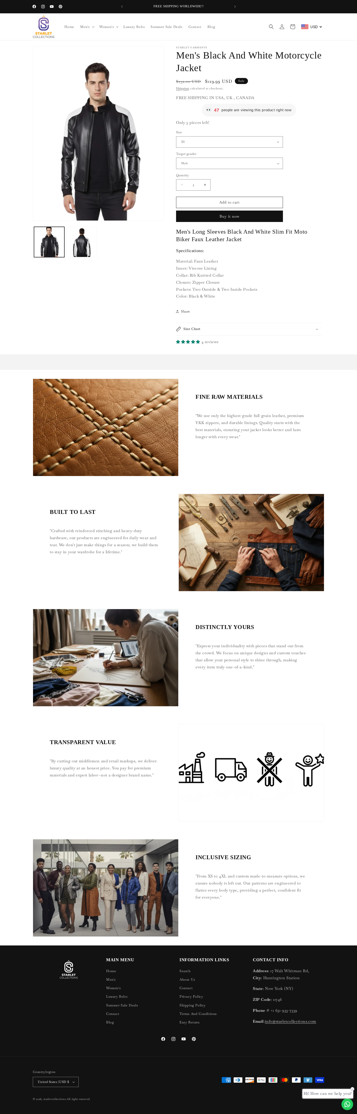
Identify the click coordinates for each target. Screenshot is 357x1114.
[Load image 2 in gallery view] (82, 242)
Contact (112, 1014)
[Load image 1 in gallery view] (49, 242)
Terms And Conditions (198, 1014)
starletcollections (54, 1099)
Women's (113, 988)
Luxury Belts (117, 996)
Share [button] (185, 311)
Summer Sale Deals (122, 1005)
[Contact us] (347, 1104)
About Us (187, 979)
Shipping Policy (192, 1005)
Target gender (186, 154)
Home (111, 971)
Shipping (182, 88)
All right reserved (78, 1099)
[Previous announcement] (122, 6)
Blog (110, 1022)
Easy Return (189, 1022)
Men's (111, 979)
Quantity (182, 175)
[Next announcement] (235, 6)
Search (185, 971)
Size (179, 132)
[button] (86, 27)
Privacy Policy (191, 996)
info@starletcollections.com (290, 1021)
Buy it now (230, 216)
